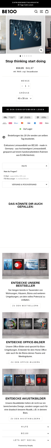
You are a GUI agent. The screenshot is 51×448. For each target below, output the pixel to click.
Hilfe (25, 427)
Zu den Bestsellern (25, 306)
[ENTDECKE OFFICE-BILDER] (25, 325)
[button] (25, 166)
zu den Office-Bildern (25, 362)
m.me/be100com (22, 179)
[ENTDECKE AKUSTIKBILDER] (25, 382)
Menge (25, 81)
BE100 (25, 433)
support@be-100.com (18, 176)
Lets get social (25, 440)
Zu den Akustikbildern (25, 419)
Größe (24, 93)
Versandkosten (32, 72)
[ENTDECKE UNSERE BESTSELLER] (25, 266)
